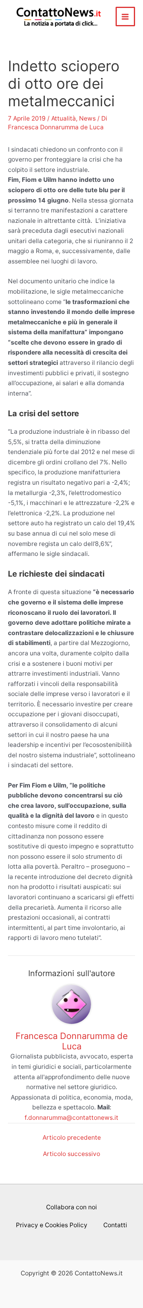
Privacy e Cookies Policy (51, 1225)
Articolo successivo (71, 1154)
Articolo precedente (72, 1138)
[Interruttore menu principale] (125, 16)
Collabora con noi (71, 1207)
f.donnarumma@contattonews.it (71, 1117)
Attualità (63, 118)
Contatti (115, 1225)
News (87, 118)
